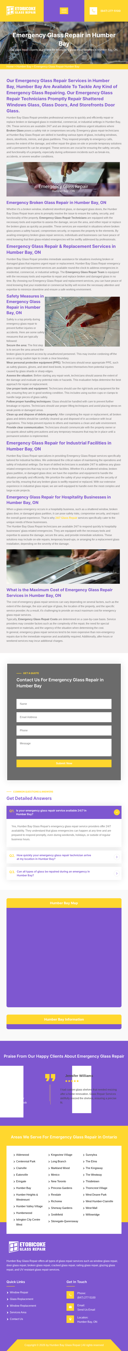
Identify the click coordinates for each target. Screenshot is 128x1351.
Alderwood (22, 1154)
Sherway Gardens (61, 1208)
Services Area (18, 1312)
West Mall (91, 1208)
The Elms (91, 1161)
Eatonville (22, 1174)
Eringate (21, 1181)
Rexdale (56, 1194)
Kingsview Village (61, 1154)
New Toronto (58, 1181)
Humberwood (24, 1213)
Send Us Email (86, 1309)
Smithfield (57, 1214)
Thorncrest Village (96, 1188)
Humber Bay (23, 66)
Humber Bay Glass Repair (65, 1345)
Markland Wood (60, 1168)
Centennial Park (25, 1161)
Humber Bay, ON (87, 1321)
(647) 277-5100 (110, 10)
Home (10, 66)
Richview (56, 1201)
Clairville (21, 1168)
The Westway (94, 1174)
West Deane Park (96, 1194)
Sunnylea (91, 1154)
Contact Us (16, 1319)
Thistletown (92, 1181)
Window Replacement (23, 1305)
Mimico (55, 1174)
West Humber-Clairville (99, 1201)
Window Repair (19, 1292)
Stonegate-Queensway (64, 1221)
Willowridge (93, 1214)
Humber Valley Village (29, 1206)
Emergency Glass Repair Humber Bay (56, 66)
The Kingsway (94, 1168)
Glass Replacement (21, 1299)
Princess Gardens (61, 1188)
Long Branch (58, 1161)
